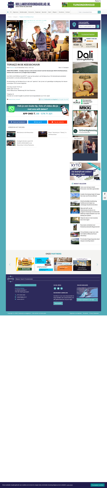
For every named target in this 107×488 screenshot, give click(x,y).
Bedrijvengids (23, 12)
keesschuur (12, 99)
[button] (8, 264)
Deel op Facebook (19, 122)
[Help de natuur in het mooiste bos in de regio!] (75, 220)
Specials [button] (44, 12)
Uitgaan (15, 17)
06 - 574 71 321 (44, 113)
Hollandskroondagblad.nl (32, 4)
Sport (49, 12)
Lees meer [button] (69, 485)
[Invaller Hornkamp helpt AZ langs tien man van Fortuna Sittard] (75, 196)
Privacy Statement (94, 313)
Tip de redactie (59, 122)
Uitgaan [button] (55, 12)
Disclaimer (85, 313)
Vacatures (61, 12)
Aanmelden (58, 303)
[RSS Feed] (61, 288)
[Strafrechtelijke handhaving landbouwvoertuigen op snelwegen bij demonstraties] (75, 203)
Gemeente (31, 12)
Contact (68, 12)
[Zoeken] (99, 12)
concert (18, 99)
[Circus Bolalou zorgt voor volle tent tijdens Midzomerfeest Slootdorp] (75, 234)
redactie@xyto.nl (21, 297)
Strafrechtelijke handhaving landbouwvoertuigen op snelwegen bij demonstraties (89, 202)
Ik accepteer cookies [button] (97, 485)
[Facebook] (55, 288)
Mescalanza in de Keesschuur (25, 132)
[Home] (8, 12)
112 (11, 12)
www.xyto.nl (20, 299)
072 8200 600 (21, 295)
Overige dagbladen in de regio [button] (85, 299)
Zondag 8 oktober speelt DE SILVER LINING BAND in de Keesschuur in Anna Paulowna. (25, 143)
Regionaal (37, 12)
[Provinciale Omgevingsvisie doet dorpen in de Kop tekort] (75, 241)
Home (9, 17)
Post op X (38, 122)
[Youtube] (58, 288)
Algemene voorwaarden (76, 313)
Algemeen (15, 12)
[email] (105, 198)
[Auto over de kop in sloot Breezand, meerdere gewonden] (75, 189)
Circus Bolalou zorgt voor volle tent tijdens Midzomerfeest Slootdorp (89, 233)
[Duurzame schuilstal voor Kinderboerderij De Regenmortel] (75, 227)
